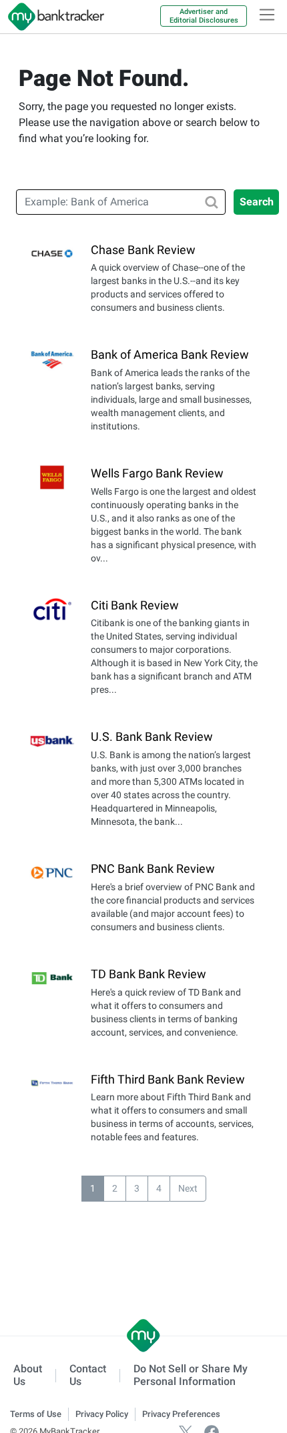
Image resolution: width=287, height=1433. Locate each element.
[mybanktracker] (52, 16)
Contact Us (87, 1375)
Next (188, 1188)
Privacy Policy (101, 1414)
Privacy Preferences (181, 1414)
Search (257, 201)
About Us (27, 1375)
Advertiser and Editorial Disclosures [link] (204, 16)
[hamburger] (267, 14)
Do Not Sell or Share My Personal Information (190, 1375)
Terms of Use (35, 1414)
